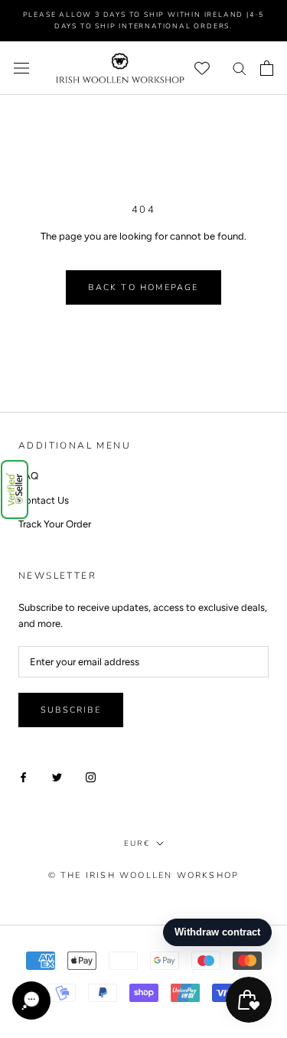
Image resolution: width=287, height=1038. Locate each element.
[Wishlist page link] (202, 68)
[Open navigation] (21, 67)
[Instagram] (91, 777)
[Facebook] (23, 777)
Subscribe (71, 710)
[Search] (239, 67)
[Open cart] (266, 68)
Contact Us (43, 500)
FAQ (28, 475)
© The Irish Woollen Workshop (144, 875)
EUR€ (137, 843)
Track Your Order (54, 524)
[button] (14, 489)
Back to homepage (143, 287)
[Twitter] (57, 777)
